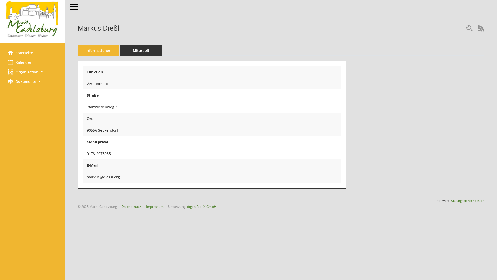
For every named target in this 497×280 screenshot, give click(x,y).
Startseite (24, 52)
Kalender (23, 62)
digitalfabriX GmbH (201, 206)
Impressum (154, 206)
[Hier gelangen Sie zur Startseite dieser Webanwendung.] (32, 19)
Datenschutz (131, 206)
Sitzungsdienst (467, 201)
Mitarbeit (141, 50)
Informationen (98, 50)
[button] (32, 72)
